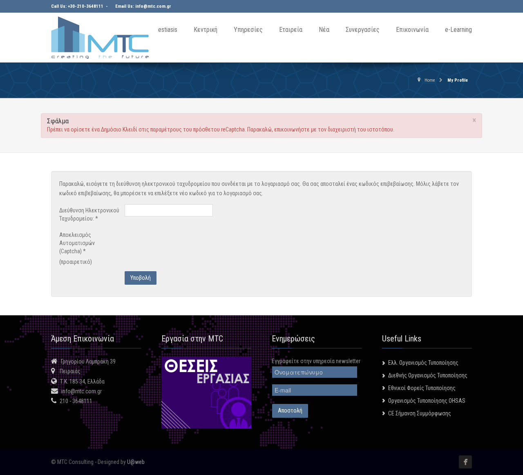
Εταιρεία (290, 29)
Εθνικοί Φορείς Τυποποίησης (422, 388)
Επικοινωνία (412, 29)
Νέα (324, 29)
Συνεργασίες (363, 29)
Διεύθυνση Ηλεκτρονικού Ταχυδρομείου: (89, 214)
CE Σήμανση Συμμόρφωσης (419, 413)
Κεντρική (205, 29)
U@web (136, 462)
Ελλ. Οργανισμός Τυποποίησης (423, 362)
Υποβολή (140, 277)
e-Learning (458, 29)
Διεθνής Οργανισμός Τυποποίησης (427, 375)
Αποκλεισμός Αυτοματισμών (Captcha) (77, 243)
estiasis (167, 29)
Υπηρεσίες (248, 29)
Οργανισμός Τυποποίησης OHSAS (426, 400)
